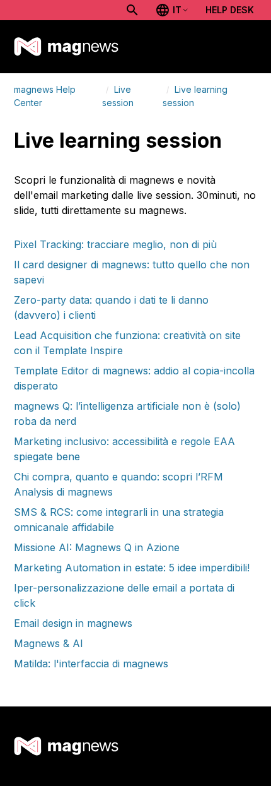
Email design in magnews (73, 623)
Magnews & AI (48, 643)
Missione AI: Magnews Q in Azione (97, 547)
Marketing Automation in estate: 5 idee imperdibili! (132, 567)
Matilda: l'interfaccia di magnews (91, 663)
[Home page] (66, 46)
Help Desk (229, 9)
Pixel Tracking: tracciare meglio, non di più (115, 244)
